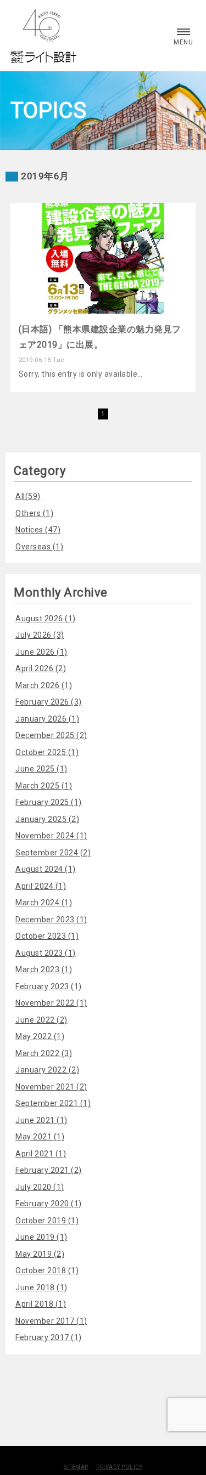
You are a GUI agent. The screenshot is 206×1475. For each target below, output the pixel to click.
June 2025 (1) (41, 768)
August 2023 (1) (45, 953)
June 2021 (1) (41, 1120)
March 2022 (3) (43, 1053)
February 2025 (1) (48, 802)
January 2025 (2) (47, 819)
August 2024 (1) (45, 869)
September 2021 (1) (53, 1103)
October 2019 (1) (47, 1220)
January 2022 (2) (47, 1069)
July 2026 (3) (39, 635)
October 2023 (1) (47, 936)
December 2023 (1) (51, 919)
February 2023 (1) (48, 986)
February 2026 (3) (48, 701)
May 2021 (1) (39, 1136)
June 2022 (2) (41, 1020)
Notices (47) (37, 529)
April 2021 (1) (40, 1153)
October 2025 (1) (47, 752)
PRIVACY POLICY (119, 1467)
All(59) (28, 496)
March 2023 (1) (43, 969)
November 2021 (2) (51, 1086)
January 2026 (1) (47, 718)
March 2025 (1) (43, 785)
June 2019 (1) (41, 1237)
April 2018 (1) (40, 1304)
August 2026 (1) (45, 618)
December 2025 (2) (51, 735)
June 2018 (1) (41, 1287)
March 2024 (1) (43, 902)
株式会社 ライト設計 (43, 35)
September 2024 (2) (53, 852)
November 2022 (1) (51, 1003)
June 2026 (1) (41, 652)
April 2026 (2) (40, 668)
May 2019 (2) (39, 1254)
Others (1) (34, 513)
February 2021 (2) (48, 1170)
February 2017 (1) (48, 1337)
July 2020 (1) (39, 1187)
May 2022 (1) (39, 1036)
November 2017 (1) (51, 1321)
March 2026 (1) (43, 685)
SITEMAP (76, 1467)
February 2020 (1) (48, 1203)
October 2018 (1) (47, 1270)
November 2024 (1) (51, 835)
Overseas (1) (39, 546)
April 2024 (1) (40, 886)
